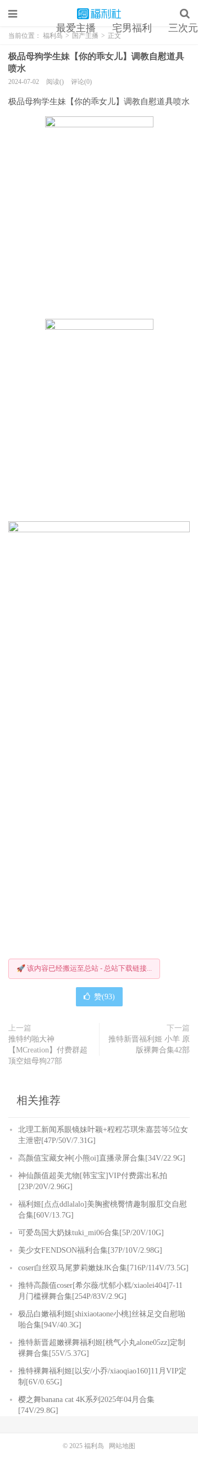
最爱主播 (76, 27)
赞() (104, 997)
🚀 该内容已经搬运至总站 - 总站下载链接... (84, 968)
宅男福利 (132, 27)
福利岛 (99, 13)
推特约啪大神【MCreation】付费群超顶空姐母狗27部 (47, 1050)
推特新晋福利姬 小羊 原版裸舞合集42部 (149, 1044)
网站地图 (122, 1446)
